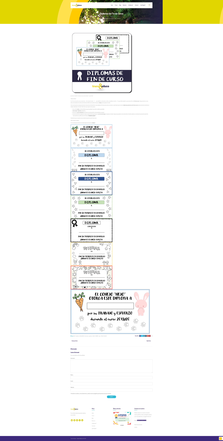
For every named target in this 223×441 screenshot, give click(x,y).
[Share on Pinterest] (150, 336)
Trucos (116, 5)
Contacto (136, 5)
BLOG (74, 335)
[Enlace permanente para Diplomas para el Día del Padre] (122, 421)
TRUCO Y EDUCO (74, 95)
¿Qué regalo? (142, 5)
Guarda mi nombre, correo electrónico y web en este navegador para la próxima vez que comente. (91, 393)
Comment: (73, 358)
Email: (72, 381)
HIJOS (94, 335)
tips (99, 335)
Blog (120, 5)
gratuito (90, 335)
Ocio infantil (86, 95)
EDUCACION (82, 335)
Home (103, 18)
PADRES (96, 335)
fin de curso (86, 335)
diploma (77, 335)
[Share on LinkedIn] (144, 336)
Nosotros (124, 5)
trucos (93, 122)
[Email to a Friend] (151, 336)
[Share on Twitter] (142, 336)
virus (100, 102)
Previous (111, 420)
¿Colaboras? (130, 5)
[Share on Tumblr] (146, 336)
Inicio (112, 5)
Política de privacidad (138, 424)
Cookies (135, 427)
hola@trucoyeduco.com (141, 420)
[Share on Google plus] (148, 336)
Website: (72, 387)
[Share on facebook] (140, 336)
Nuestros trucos (108, 18)
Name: (72, 374)
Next (132, 420)
